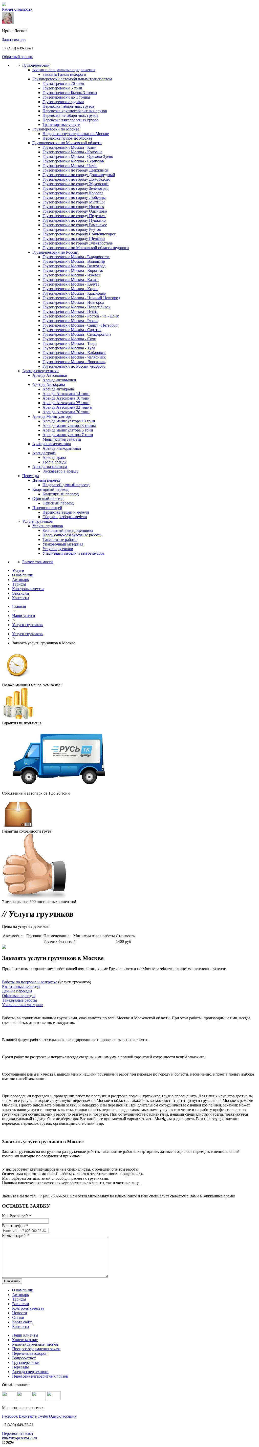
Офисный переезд (47, 498)
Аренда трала (44, 453)
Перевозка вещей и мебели (65, 512)
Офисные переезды (18, 995)
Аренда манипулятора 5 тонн (67, 430)
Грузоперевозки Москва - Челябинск (74, 357)
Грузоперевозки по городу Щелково (73, 238)
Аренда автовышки (59, 380)
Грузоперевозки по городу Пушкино (74, 220)
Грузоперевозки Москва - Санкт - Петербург (80, 325)
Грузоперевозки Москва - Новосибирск (76, 307)
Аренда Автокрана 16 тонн (66, 398)
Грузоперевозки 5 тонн (62, 88)
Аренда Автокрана (48, 384)
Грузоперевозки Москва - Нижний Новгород (81, 298)
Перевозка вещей (47, 507)
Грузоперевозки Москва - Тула (68, 348)
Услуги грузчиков (37, 521)
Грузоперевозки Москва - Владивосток (76, 257)
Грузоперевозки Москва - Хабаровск (74, 352)
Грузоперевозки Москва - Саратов (71, 330)
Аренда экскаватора (49, 466)
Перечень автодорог (29, 1353)
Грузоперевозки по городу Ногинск (73, 206)
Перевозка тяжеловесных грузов (70, 120)
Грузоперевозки (36, 65)
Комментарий (15, 1235)
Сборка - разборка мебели (64, 517)
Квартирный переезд (50, 489)
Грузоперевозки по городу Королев (72, 193)
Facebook (10, 1416)
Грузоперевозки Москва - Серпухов (73, 161)
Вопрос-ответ (24, 1358)
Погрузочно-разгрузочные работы (71, 535)
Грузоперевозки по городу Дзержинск (75, 170)
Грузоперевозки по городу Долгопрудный (78, 175)
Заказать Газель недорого (64, 74)
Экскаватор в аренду (60, 471)
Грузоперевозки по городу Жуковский (75, 184)
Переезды (30, 476)
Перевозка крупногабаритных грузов (74, 111)
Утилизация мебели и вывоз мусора (73, 553)
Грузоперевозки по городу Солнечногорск (79, 234)
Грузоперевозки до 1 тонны (66, 97)
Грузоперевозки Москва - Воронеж (72, 270)
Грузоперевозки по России (55, 252)
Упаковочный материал (62, 544)
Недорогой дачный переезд (66, 485)
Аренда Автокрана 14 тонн (66, 393)
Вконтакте (28, 1416)
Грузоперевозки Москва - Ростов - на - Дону (80, 316)
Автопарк (20, 1294)
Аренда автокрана (58, 389)
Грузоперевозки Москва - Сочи (69, 339)
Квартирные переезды (21, 986)
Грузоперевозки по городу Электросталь (77, 243)
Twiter (43, 1416)
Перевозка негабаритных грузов (70, 115)
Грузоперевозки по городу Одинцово (74, 211)
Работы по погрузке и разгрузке (29, 982)
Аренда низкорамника (51, 444)
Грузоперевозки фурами (63, 102)
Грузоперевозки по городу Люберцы (74, 197)
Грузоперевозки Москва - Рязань (70, 320)
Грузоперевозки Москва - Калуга (70, 284)
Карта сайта (22, 1322)
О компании (22, 1290)
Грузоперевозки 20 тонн (63, 83)
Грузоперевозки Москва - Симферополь (76, 334)
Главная (19, 606)
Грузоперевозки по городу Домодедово (76, 179)
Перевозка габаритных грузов (68, 106)
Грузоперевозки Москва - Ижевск (71, 275)
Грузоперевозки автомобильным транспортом (72, 79)
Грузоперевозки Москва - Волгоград (73, 266)
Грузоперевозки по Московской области (67, 143)
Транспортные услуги (61, 124)
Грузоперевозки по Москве (55, 129)
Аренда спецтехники (40, 371)
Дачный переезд (46, 480)
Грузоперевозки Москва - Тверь (69, 343)
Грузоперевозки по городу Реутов (71, 229)
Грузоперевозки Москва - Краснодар (74, 293)
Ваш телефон (15, 1226)
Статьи (18, 1317)
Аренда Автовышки (49, 375)
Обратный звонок (17, 56)
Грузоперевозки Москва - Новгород (73, 302)
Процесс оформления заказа (36, 1349)
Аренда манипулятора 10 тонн (68, 421)
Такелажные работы (59, 539)
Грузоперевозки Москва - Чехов (69, 165)
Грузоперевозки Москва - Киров (70, 289)
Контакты (20, 1326)
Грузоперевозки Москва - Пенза (70, 311)
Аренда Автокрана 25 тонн (66, 403)
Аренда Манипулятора (52, 416)
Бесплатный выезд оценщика (67, 530)
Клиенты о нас (25, 1340)
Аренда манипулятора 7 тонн (67, 435)
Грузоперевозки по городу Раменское (74, 225)
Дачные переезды (17, 991)
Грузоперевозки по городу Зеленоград (75, 188)
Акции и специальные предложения (63, 70)
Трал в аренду (54, 462)
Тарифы (19, 1299)
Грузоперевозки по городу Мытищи (73, 202)
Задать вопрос (14, 39)
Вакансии (20, 1304)
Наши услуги (23, 615)
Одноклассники (63, 1416)
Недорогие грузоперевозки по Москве (75, 133)
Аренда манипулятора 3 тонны (69, 425)
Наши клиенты (25, 1335)
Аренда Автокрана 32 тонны (67, 407)
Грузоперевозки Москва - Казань (70, 279)
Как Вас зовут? (16, 1216)
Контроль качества (28, 1308)
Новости (19, 1313)
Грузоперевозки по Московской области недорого (85, 248)
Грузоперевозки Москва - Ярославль (73, 362)
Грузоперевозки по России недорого (73, 366)
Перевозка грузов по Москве (67, 138)
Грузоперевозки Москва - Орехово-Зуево (77, 156)
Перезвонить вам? (17, 1433)
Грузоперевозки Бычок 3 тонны (69, 92)
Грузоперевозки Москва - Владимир (73, 261)
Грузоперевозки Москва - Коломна (72, 152)
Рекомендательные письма (35, 1344)
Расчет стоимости (17, 9)
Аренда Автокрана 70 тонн (66, 412)
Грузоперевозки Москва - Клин (69, 147)
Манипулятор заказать (61, 439)
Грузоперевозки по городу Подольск (74, 216)
